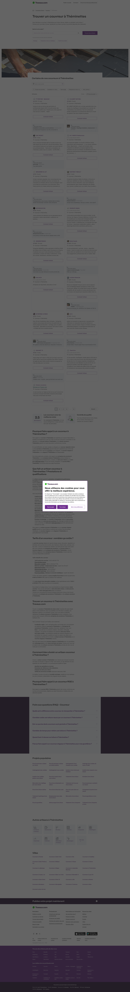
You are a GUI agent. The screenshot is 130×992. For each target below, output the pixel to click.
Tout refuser (62, 507)
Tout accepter (50, 507)
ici (64, 500)
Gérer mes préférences (77, 507)
